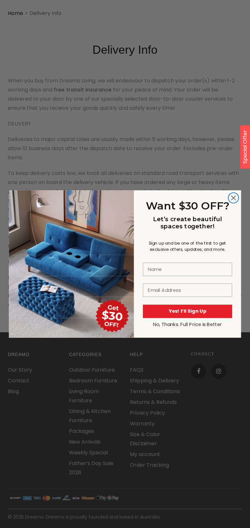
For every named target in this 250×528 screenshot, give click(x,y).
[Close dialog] (233, 198)
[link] (71, 222)
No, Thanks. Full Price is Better (187, 324)
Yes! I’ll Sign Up (187, 310)
